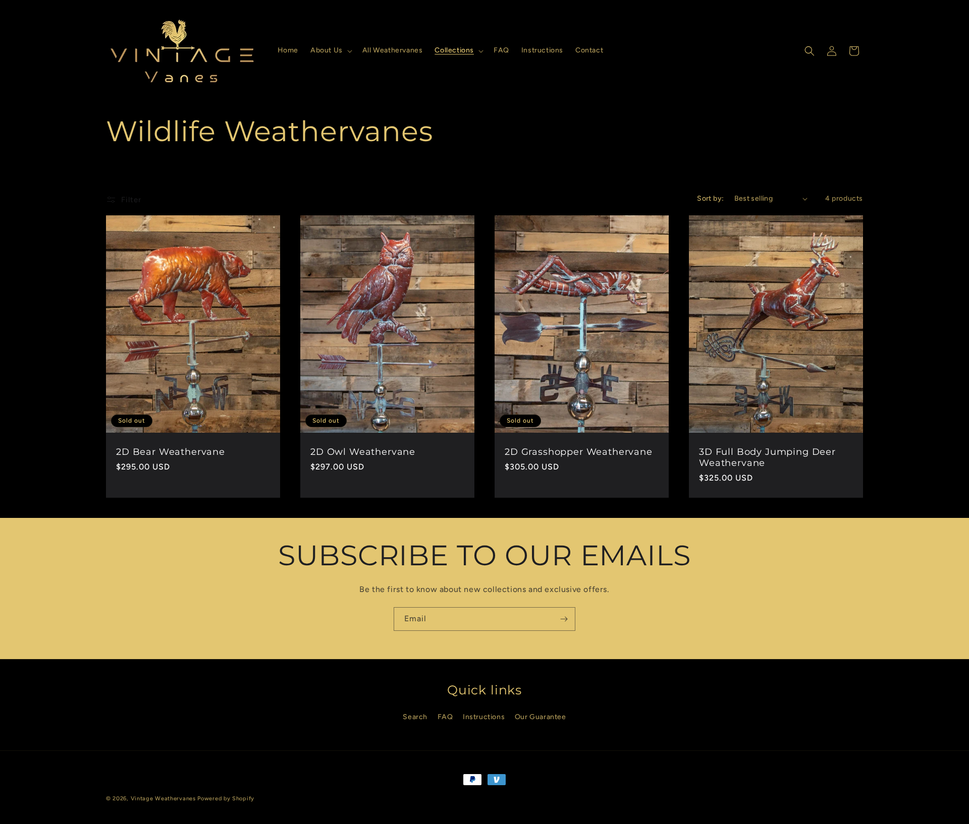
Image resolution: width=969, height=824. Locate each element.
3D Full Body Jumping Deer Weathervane (767, 457)
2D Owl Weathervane (362, 451)
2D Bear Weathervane (170, 451)
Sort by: (710, 198)
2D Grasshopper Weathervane (579, 451)
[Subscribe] (564, 619)
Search (415, 716)
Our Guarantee (540, 716)
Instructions (484, 716)
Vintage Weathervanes (163, 798)
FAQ (445, 716)
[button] (330, 50)
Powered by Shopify (225, 798)
